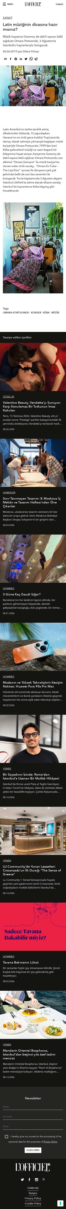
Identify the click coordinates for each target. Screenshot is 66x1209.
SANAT (7, 18)
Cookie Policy (33, 1203)
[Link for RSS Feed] (43, 1180)
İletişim (33, 1193)
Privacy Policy (50, 1141)
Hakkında (33, 1187)
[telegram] (36, 59)
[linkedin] (20, 59)
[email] (5, 59)
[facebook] (10, 59)
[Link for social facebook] (29, 1180)
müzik (55, 312)
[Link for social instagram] (36, 1180)
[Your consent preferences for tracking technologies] (60, 1203)
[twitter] (26, 59)
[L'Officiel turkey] (33, 4)
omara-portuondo (16, 312)
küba (46, 312)
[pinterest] (15, 59)
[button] (59, 247)
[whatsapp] (31, 59)
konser (36, 312)
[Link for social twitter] (22, 1180)
